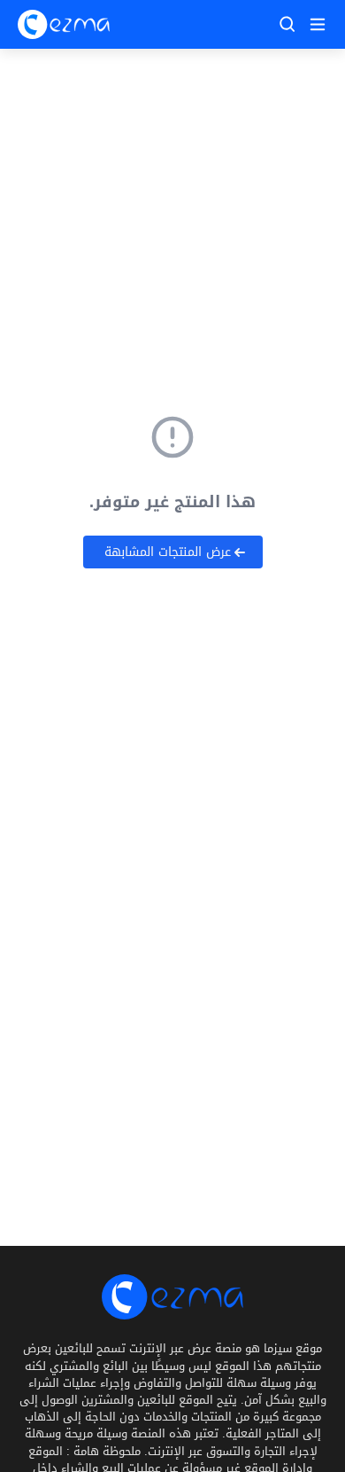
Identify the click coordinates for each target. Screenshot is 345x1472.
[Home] (64, 24)
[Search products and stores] (287, 24)
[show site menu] (315, 24)
